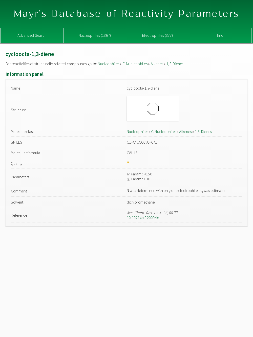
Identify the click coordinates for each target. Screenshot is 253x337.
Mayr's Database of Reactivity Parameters (126, 13)
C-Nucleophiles (135, 63)
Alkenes (157, 63)
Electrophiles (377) (157, 35)
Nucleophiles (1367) (95, 35)
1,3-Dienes (174, 63)
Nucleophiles (108, 63)
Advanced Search (32, 35)
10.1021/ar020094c (143, 217)
